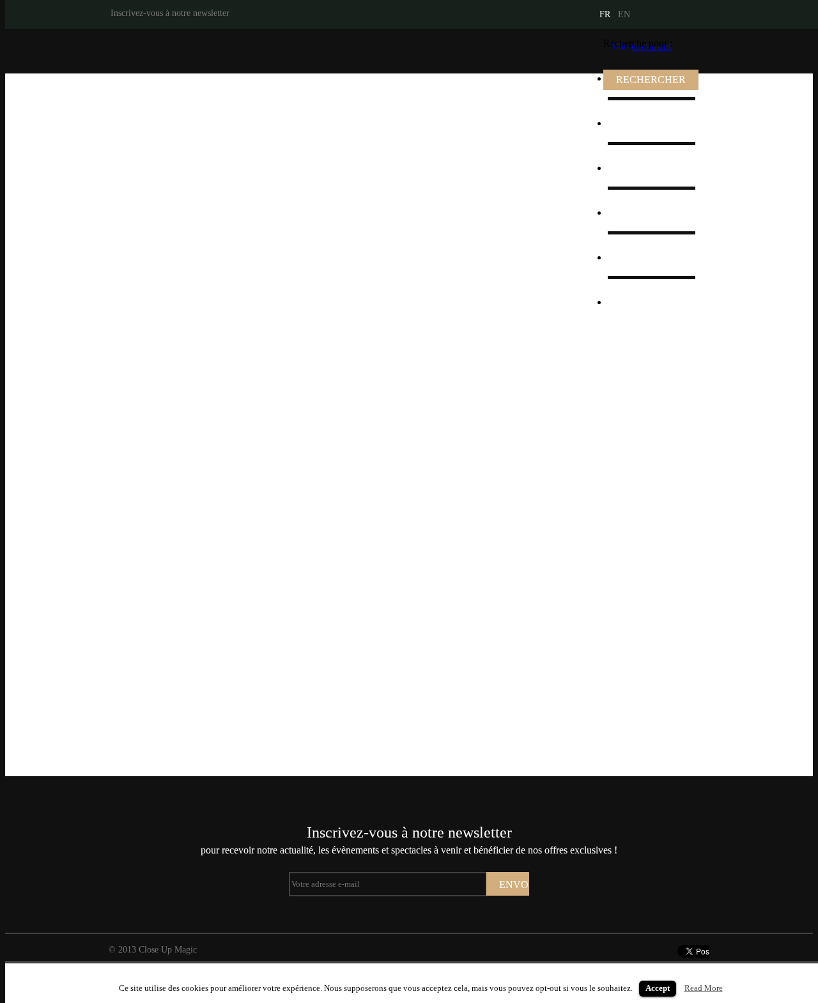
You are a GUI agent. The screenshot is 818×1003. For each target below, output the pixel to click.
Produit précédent (18, 428)
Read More (703, 988)
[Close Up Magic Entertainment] (190, 51)
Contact (631, 301)
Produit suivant (800, 428)
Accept (657, 988)
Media (629, 167)
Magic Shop (640, 212)
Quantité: (472, 474)
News (628, 257)
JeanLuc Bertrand (652, 123)
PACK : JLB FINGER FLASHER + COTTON (287, 527)
